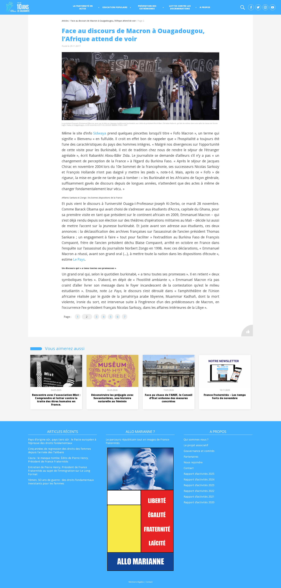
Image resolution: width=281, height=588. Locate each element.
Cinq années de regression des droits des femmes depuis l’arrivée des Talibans (59, 450)
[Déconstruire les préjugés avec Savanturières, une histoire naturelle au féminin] (112, 371)
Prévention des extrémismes (147, 7)
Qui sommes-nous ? (196, 439)
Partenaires (191, 456)
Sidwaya (99, 133)
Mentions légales (136, 582)
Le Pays (79, 259)
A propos (205, 7)
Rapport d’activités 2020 (199, 502)
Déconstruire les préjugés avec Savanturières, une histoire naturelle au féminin (112, 398)
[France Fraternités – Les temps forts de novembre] (225, 371)
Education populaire (114, 7)
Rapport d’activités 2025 (199, 473)
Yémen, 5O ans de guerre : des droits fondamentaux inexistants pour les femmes (61, 481)
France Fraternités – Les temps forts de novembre (225, 396)
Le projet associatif (196, 445)
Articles (65, 20)
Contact (189, 468)
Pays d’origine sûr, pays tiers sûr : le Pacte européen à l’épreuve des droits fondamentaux (62, 441)
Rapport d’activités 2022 (199, 491)
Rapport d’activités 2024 (199, 479)
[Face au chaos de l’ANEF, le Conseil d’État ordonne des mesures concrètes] (168, 371)
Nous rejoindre (193, 462)
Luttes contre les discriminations (180, 7)
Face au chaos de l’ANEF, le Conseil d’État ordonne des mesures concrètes (168, 398)
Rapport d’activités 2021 (199, 496)
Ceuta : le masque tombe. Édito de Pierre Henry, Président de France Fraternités (58, 459)
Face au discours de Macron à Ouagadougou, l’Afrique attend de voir (103, 20)
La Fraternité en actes (83, 7)
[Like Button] (247, 330)
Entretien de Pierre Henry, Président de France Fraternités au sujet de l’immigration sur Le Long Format (59, 470)
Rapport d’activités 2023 (199, 485)
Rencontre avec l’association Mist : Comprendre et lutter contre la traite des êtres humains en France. (56, 399)
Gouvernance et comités (199, 451)
